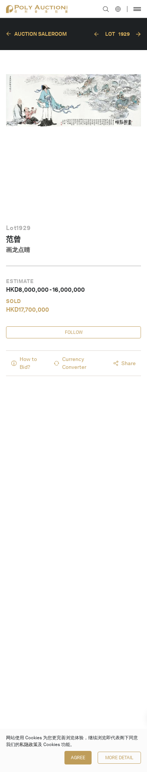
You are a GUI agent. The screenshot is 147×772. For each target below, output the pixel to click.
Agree (78, 757)
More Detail (119, 757)
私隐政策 (29, 744)
